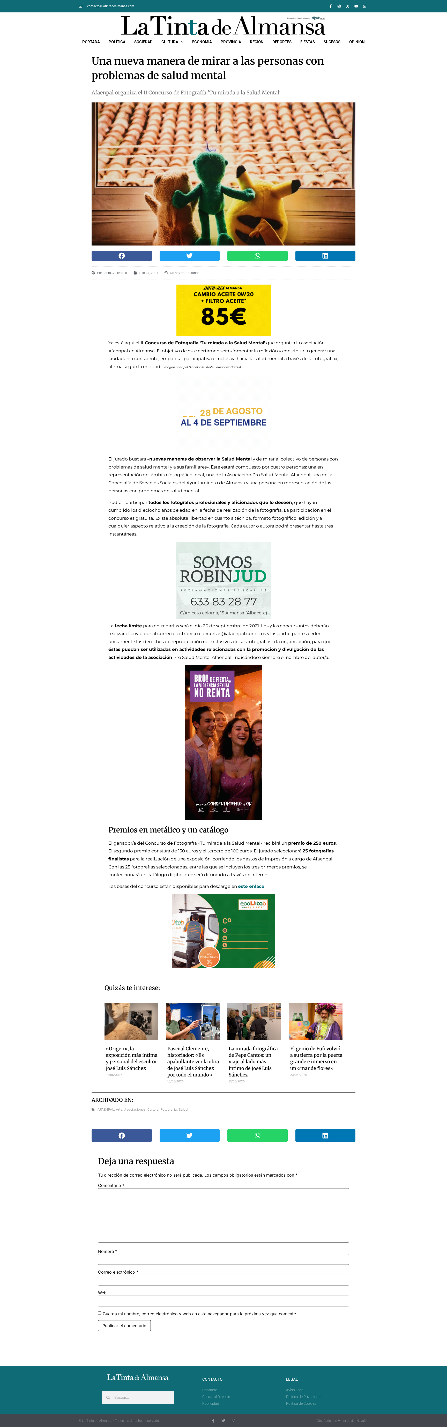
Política (117, 42)
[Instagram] (339, 6)
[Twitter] (223, 1421)
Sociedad (143, 42)
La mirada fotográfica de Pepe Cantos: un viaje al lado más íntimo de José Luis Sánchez (253, 1062)
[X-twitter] (347, 6)
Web (102, 1293)
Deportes (282, 42)
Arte (119, 1109)
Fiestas (307, 42)
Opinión (357, 42)
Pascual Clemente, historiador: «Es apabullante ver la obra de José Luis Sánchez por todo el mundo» (193, 1062)
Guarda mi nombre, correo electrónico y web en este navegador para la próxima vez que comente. (200, 1314)
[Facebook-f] (330, 6)
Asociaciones (135, 1109)
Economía (202, 42)
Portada (91, 42)
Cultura (169, 42)
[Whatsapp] (364, 6)
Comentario (111, 1185)
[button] (122, 256)
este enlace (251, 886)
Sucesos (332, 42)
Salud (183, 1109)
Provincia (231, 42)
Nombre (107, 1251)
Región (257, 42)
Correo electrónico (118, 1272)
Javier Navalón (357, 1421)
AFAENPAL (106, 1109)
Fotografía (169, 1109)
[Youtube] (356, 6)
